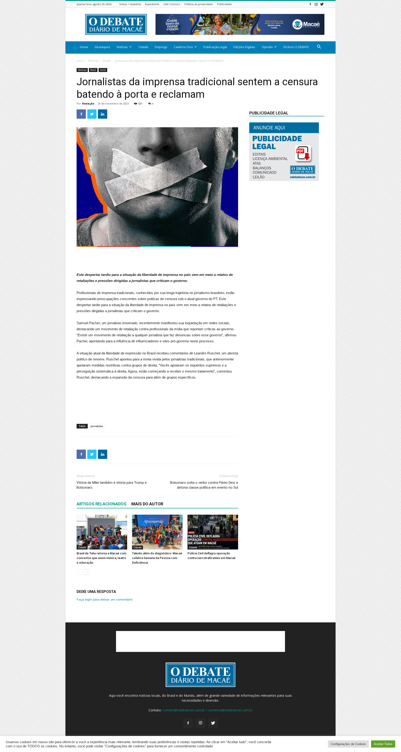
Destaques (102, 47)
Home (84, 47)
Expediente (152, 4)
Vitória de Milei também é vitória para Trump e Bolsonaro (112, 485)
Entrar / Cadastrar (130, 4)
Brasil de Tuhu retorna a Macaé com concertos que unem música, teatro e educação (101, 558)
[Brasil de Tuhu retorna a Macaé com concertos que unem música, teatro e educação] (102, 532)
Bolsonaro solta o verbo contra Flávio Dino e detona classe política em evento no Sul (204, 485)
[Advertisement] (157, 260)
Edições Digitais (244, 47)
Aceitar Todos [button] (383, 744)
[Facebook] (310, 4)
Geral (103, 70)
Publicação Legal (215, 47)
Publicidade (224, 4)
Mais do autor (147, 503)
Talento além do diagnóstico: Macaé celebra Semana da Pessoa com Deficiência (157, 558)
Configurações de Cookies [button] (348, 744)
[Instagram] (316, 4)
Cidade (143, 47)
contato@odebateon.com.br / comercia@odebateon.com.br (207, 710)
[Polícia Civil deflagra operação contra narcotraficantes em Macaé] (213, 532)
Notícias (122, 47)
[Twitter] (321, 4)
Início (80, 61)
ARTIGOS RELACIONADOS (101, 503)
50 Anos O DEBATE (296, 47)
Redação (88, 103)
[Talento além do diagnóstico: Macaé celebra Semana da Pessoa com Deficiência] (157, 532)
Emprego (161, 47)
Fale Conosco (172, 4)
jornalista (97, 426)
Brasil (106, 61)
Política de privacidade (198, 4)
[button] (318, 47)
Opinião (267, 47)
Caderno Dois (183, 47)
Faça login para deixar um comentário (105, 599)
